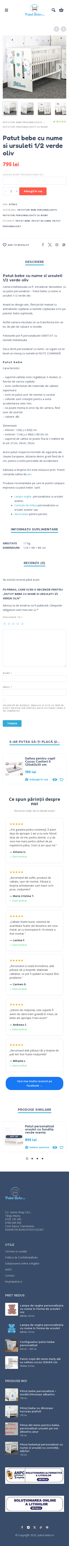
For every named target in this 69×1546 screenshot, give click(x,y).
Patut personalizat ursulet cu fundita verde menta (39, 1129)
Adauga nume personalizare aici (23, 174)
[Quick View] (54, 779)
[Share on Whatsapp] (62, 244)
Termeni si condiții (16, 1251)
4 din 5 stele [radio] (18, 624)
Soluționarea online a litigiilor (22, 1263)
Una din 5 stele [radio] (4, 624)
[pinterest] (47, 1527)
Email (7, 687)
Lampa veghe (22, 496)
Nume (7, 673)
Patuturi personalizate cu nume (25, 126)
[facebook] (22, 1527)
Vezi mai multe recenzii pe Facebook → (34, 1083)
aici (29, 474)
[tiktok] (41, 1527)
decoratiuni (21, 514)
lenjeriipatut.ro (13, 1281)
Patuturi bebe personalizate (22, 122)
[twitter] (34, 1527)
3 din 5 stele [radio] (13, 624)
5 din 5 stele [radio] (22, 624)
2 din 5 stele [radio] (9, 624)
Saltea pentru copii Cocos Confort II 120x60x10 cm (40, 761)
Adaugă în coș (33, 191)
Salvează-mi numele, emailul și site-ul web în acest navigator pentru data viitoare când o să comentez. (34, 708)
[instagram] (28, 1527)
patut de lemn (41, 220)
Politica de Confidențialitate (21, 1257)
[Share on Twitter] (48, 244)
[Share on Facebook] (41, 244)
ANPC (8, 1269)
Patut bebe (23, 220)
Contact (10, 1275)
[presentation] (9, 67)
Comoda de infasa (25, 505)
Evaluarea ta (13, 617)
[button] (6, 10)
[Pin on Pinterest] (55, 244)
